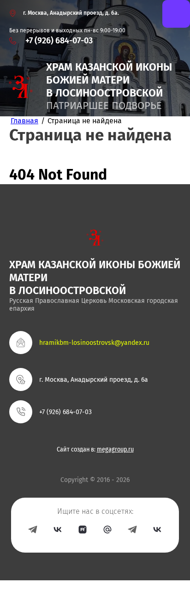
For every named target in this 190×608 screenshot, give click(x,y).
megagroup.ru (115, 449)
